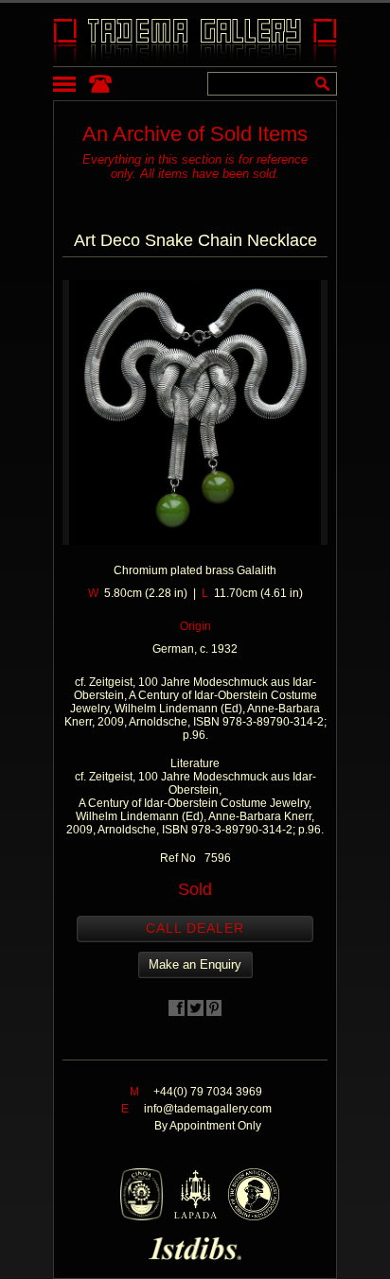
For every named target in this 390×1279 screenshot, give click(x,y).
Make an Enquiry (195, 964)
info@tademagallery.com (208, 1108)
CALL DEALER (195, 928)
